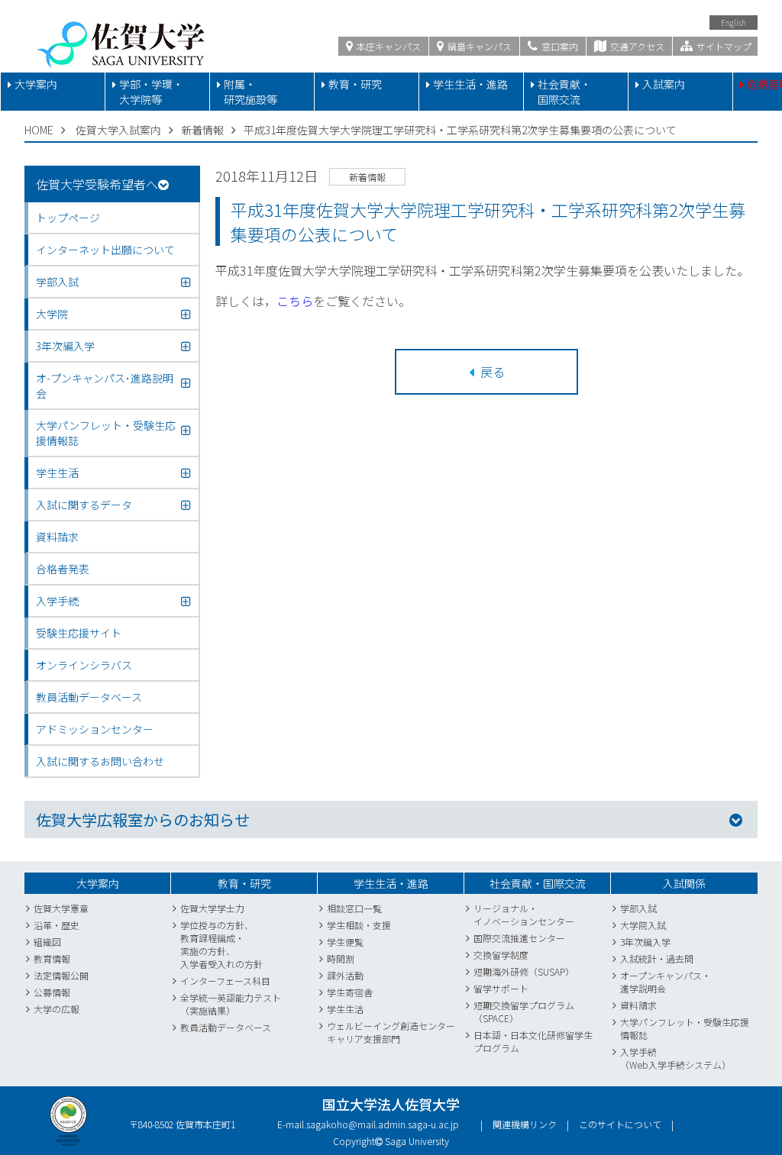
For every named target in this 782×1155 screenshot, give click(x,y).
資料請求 (57, 536)
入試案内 (663, 84)
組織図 (47, 941)
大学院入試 (643, 924)
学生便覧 (345, 941)
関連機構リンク (525, 1124)
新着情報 (202, 129)
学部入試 (638, 908)
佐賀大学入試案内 (118, 129)
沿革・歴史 (56, 924)
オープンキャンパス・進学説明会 (665, 982)
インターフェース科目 (225, 980)
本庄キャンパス (387, 46)
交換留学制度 (500, 954)
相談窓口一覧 (354, 908)
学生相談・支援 (359, 924)
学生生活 (345, 1008)
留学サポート (500, 988)
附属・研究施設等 (250, 91)
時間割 (340, 958)
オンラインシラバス (84, 665)
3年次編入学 (645, 941)
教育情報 (52, 958)
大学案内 (36, 84)
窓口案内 (558, 46)
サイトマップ (722, 46)
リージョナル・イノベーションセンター (523, 915)
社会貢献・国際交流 (564, 91)
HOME (38, 129)
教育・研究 (355, 84)
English (733, 22)
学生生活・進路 (470, 84)
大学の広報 (56, 1008)
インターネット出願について (105, 249)
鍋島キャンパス (478, 46)
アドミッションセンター (94, 729)
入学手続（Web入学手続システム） (675, 1058)
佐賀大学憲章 (61, 908)
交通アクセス (636, 46)
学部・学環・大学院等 (151, 91)
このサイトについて (620, 1124)
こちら (294, 301)
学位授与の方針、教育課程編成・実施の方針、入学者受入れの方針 (221, 944)
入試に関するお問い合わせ (100, 761)
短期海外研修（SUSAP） (523, 971)
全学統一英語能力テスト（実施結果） (230, 1004)
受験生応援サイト (78, 632)
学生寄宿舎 (350, 992)
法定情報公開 (61, 975)
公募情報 (52, 992)
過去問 (679, 958)
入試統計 (638, 958)
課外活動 (345, 975)
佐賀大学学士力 (212, 908)
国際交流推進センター (519, 937)
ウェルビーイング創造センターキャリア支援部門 (391, 1032)
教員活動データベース (89, 697)
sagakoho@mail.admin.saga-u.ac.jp (382, 1124)
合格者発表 (62, 568)
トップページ (68, 217)
